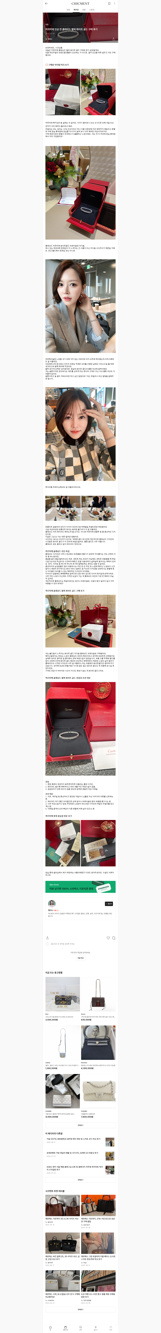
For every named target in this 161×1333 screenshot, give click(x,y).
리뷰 (84, 10)
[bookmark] (109, 3)
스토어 (91, 10)
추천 (68, 10)
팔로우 (110, 904)
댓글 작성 (81, 958)
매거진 (76, 10)
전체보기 (80, 1125)
